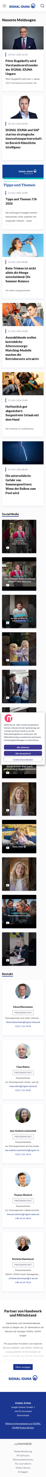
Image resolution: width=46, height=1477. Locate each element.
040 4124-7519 (23, 1282)
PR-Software (23, 1455)
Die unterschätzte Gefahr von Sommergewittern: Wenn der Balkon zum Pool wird (20, 484)
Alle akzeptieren (23, 753)
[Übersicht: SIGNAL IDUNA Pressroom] (22, 6)
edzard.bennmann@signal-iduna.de (23, 1022)
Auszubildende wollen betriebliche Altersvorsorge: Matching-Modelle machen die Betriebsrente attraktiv (22, 348)
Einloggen (23, 1471)
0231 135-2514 (23, 1154)
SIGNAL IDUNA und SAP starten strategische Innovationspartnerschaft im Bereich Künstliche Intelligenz (23, 138)
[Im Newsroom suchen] (42, 6)
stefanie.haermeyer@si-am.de (23, 1278)
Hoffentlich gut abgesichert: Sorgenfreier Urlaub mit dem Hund (22, 413)
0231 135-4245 (23, 1090)
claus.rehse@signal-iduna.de (23, 1086)
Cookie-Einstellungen (23, 759)
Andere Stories (23, 1467)
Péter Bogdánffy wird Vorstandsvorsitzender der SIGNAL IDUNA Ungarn (21, 67)
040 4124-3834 (23, 1218)
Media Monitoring (23, 1451)
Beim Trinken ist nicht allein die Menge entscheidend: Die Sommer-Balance (20, 274)
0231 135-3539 (23, 1026)
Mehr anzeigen (23, 1367)
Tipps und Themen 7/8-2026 (21, 201)
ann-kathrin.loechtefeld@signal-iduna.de (23, 1150)
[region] (23, 738)
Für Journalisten (23, 1463)
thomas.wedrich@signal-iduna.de (23, 1214)
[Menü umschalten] (4, 6)
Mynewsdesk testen (23, 1459)
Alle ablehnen (23, 747)
